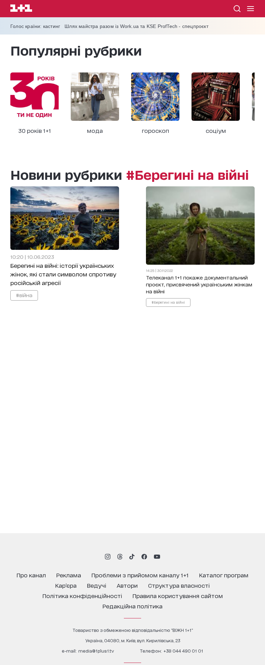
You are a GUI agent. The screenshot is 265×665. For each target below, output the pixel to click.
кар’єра (66, 585)
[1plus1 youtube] (157, 557)
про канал (31, 574)
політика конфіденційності (82, 595)
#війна (24, 295)
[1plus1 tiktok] (131, 556)
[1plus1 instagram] (107, 556)
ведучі (96, 585)
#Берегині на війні (168, 302)
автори (127, 585)
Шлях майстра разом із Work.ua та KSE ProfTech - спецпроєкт (136, 26)
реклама (68, 574)
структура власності (179, 585)
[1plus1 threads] (119, 556)
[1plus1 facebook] (144, 556)
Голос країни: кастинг (35, 26)
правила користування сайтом (177, 595)
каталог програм (223, 574)
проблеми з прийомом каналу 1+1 (140, 574)
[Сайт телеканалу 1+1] (21, 9)
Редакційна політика (132, 606)
